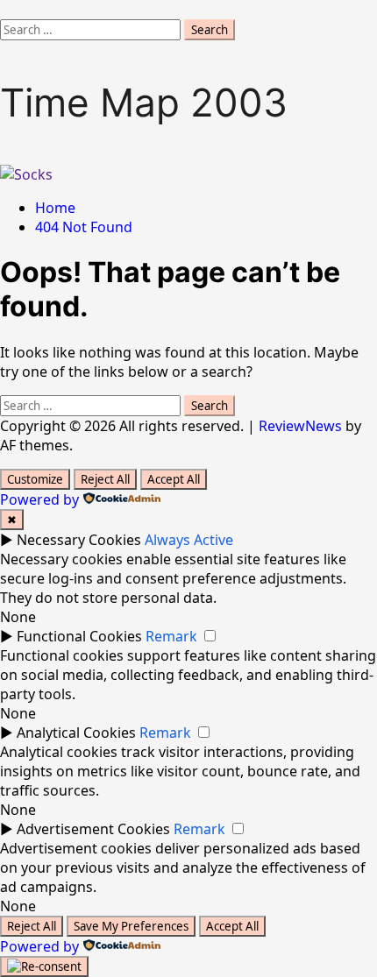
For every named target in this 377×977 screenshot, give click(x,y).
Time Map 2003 (144, 102)
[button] (5, 9)
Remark (171, 636)
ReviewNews (300, 425)
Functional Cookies (79, 636)
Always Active (189, 539)
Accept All (173, 479)
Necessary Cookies (79, 539)
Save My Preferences (131, 926)
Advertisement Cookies (93, 829)
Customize (35, 479)
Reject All (105, 479)
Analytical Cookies (76, 732)
